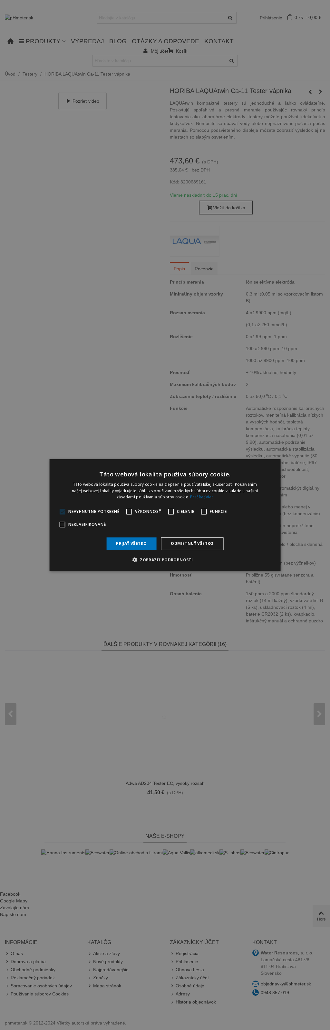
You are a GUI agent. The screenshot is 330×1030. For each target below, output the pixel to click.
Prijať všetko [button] (131, 543)
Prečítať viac (201, 497)
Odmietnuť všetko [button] (192, 543)
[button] (165, 560)
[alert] (165, 515)
